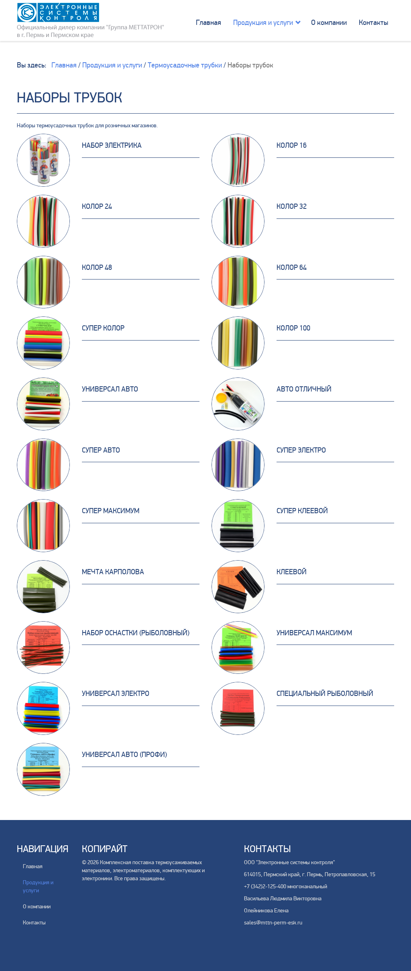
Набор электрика (112, 145)
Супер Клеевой (302, 510)
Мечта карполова (113, 571)
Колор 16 (292, 145)
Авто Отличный (304, 389)
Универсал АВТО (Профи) (124, 754)
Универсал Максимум (314, 632)
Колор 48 (97, 267)
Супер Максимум (110, 510)
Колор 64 (292, 267)
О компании (329, 22)
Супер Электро (301, 450)
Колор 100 (293, 328)
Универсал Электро (115, 693)
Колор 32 (292, 206)
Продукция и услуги (263, 22)
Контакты (373, 22)
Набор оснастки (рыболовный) (135, 632)
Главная (208, 22)
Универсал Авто (110, 389)
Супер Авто (101, 450)
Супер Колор (103, 328)
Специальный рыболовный (325, 693)
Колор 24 (97, 206)
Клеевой (292, 571)
